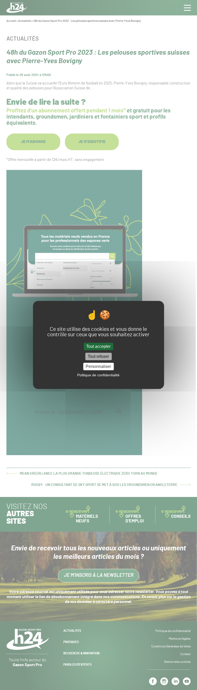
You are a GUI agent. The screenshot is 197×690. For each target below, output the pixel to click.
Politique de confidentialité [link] (98, 375)
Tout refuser (98, 356)
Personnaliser (98, 366)
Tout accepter (98, 346)
